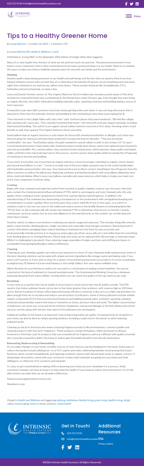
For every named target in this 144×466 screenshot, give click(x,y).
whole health (64, 403)
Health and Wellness (29, 400)
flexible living (86, 400)
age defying (59, 400)
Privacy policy (105, 443)
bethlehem (72, 400)
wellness (51, 403)
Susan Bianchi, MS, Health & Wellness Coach (34, 51)
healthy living (115, 400)
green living (100, 400)
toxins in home (37, 403)
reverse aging (21, 403)
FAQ (100, 438)
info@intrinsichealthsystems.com (42, 3)
